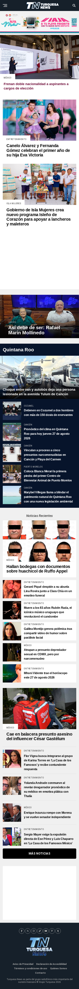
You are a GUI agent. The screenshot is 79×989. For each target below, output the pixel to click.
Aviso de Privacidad (23, 964)
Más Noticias (39, 853)
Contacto (40, 973)
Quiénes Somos (58, 968)
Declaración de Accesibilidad (51, 964)
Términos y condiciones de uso (30, 968)
